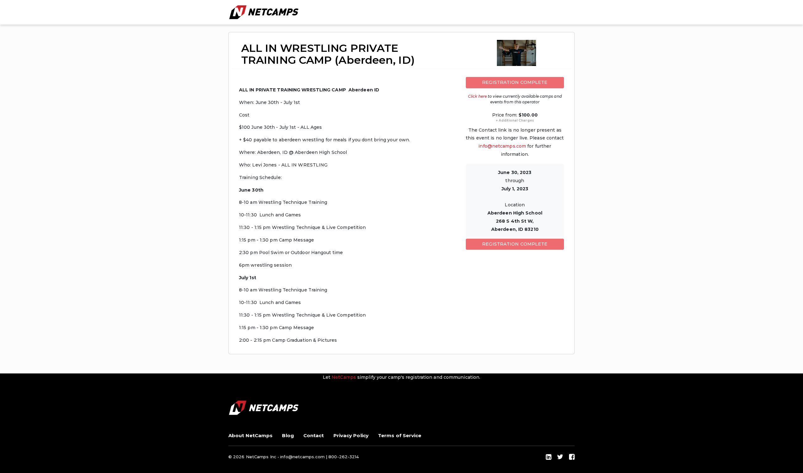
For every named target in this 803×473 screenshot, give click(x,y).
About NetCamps (250, 435)
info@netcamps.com (502, 146)
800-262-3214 (343, 456)
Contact (313, 435)
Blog (288, 435)
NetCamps (344, 377)
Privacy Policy (351, 435)
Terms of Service (400, 435)
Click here (477, 96)
